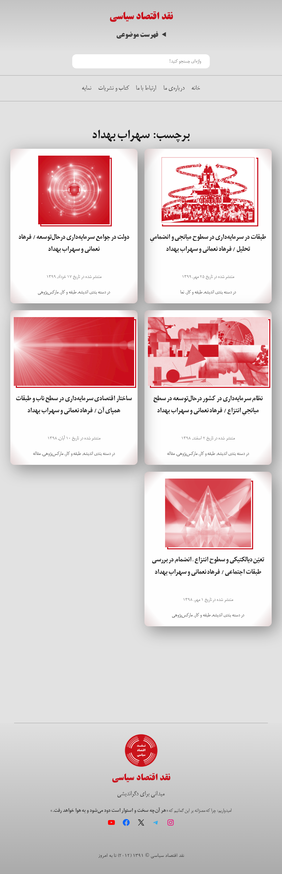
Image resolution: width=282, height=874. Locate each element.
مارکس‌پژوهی (48, 292)
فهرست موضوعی (137, 35)
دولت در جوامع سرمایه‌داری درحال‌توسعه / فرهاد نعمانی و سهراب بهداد (74, 243)
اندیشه (209, 292)
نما (182, 292)
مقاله (171, 454)
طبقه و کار (194, 292)
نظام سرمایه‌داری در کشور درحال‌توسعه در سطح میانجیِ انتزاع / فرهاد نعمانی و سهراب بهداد (208, 404)
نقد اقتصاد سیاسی (141, 16)
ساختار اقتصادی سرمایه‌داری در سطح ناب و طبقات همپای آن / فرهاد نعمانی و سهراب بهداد (74, 404)
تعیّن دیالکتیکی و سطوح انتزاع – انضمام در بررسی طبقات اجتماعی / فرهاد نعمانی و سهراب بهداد (208, 565)
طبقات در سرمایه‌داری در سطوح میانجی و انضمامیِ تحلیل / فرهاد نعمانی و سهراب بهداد (208, 243)
